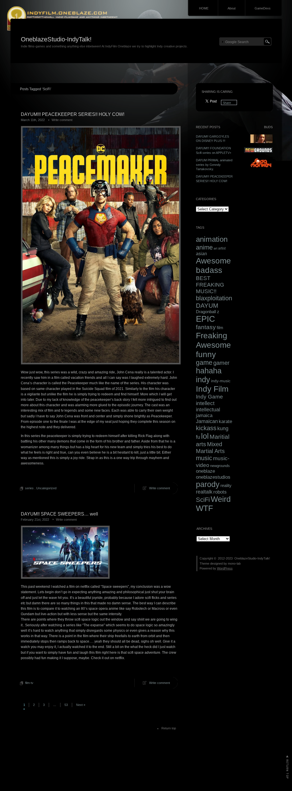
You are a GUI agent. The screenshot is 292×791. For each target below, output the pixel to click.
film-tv (29, 683)
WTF (204, 508)
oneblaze (205, 471)
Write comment (62, 120)
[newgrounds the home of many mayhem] (258, 151)
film (220, 327)
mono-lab (234, 563)
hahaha (209, 371)
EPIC (205, 318)
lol (205, 436)
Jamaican (207, 421)
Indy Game (209, 397)
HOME (203, 8)
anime (204, 247)
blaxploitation (214, 298)
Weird (221, 499)
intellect (205, 403)
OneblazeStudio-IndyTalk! (56, 39)
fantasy (206, 327)
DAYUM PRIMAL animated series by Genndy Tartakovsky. (214, 164)
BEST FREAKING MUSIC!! (210, 284)
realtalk (204, 492)
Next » (80, 705)
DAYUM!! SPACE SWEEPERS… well (59, 514)
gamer (221, 363)
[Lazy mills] (261, 168)
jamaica (204, 415)
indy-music (220, 381)
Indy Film (212, 388)
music (204, 458)
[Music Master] (261, 142)
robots (220, 492)
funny (206, 354)
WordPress (225, 568)
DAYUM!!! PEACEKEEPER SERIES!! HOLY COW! (72, 114)
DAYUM (207, 305)
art (215, 248)
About (232, 8)
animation (212, 239)
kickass (206, 428)
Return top (168, 728)
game (204, 362)
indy (203, 379)
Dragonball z (207, 311)
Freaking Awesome (213, 340)
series (29, 488)
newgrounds (220, 466)
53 (66, 705)
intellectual (208, 409)
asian (201, 253)
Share (227, 102)
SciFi (203, 499)
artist (222, 248)
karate (225, 421)
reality (226, 485)
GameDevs (263, 8)
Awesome (213, 260)
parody (208, 484)
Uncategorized (46, 488)
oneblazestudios (213, 477)
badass (209, 270)
